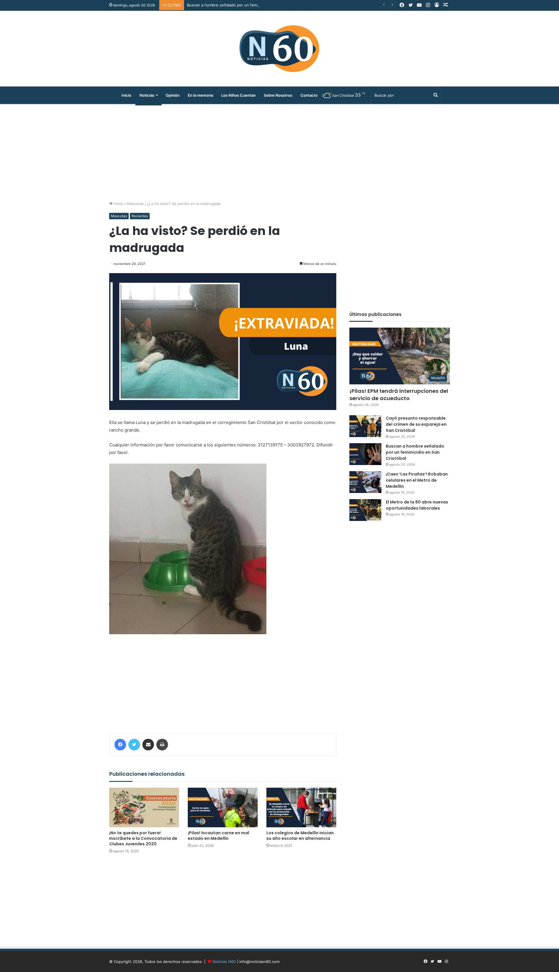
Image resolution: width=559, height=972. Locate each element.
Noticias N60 (224, 961)
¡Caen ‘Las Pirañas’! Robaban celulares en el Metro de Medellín (417, 480)
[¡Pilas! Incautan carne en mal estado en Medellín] (223, 807)
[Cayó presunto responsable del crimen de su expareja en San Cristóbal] (365, 426)
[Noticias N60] (279, 48)
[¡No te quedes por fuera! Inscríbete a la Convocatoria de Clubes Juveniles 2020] (144, 807)
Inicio (126, 95)
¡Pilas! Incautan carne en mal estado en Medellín (218, 835)
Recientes (140, 216)
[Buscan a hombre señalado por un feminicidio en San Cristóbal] (365, 454)
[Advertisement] (279, 151)
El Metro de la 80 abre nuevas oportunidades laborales (417, 505)
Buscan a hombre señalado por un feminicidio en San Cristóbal (243, 5)
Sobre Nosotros (278, 95)
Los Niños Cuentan (238, 95)
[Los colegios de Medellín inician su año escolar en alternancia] (301, 807)
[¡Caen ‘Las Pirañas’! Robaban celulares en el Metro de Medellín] (365, 482)
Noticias (146, 95)
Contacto (309, 95)
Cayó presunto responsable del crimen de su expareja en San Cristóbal (416, 424)
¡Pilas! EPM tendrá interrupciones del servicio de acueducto (398, 394)
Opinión (173, 95)
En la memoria (200, 95)
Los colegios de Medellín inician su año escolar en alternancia (300, 835)
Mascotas (135, 203)
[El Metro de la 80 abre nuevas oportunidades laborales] (365, 510)
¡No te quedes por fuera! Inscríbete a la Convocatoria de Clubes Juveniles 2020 (143, 838)
